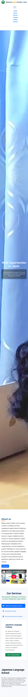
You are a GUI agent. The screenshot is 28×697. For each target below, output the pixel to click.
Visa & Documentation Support (13, 616)
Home (15, 11)
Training (15, 17)
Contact (15, 21)
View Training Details (13, 655)
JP (15, 7)
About (15, 13)
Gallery (15, 19)
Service (15, 15)
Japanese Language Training (13, 606)
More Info (5, 566)
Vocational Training (10, 611)
